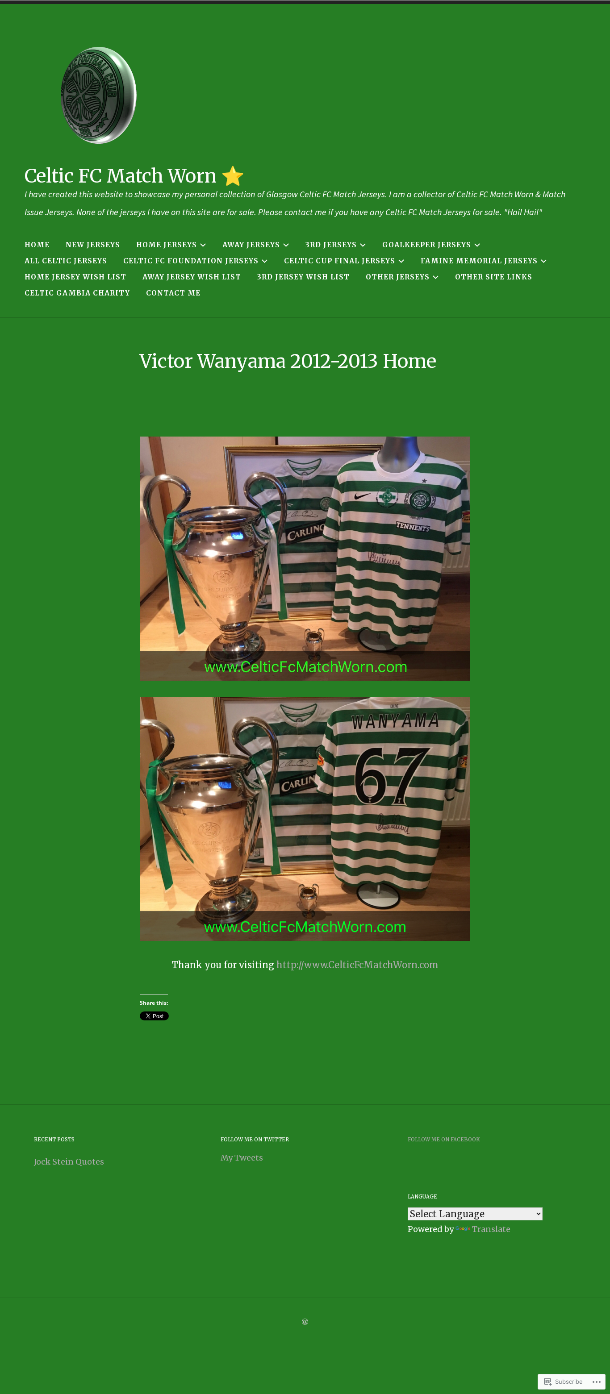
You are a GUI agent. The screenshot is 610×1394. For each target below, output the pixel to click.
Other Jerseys (398, 277)
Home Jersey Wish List (75, 277)
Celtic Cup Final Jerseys (339, 261)
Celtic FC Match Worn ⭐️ (134, 175)
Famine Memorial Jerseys (479, 261)
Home (37, 245)
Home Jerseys (166, 245)
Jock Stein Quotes (69, 1162)
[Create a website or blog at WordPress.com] (305, 1322)
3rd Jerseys (331, 245)
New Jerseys (93, 245)
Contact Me (173, 293)
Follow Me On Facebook (444, 1139)
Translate (491, 1229)
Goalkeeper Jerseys (426, 245)
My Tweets (242, 1158)
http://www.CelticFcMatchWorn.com (357, 964)
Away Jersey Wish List (191, 277)
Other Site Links (493, 277)
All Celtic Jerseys (66, 261)
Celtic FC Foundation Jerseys (191, 261)
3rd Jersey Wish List (303, 277)
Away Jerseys (251, 245)
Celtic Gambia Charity (77, 293)
